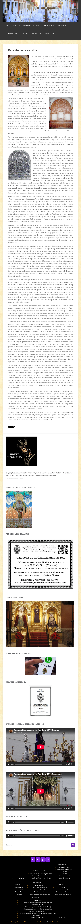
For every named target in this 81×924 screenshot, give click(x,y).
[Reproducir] (8, 764)
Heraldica (64, 874)
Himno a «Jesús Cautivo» (63, 892)
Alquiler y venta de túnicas (37, 911)
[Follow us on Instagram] (47, 859)
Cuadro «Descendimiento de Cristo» (40, 894)
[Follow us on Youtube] (42, 859)
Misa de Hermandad (63, 890)
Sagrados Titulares (31, 26)
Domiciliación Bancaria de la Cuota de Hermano (37, 903)
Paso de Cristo (19, 890)
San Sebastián (12, 34)
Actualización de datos (37, 905)
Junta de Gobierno (64, 867)
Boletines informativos (37, 917)
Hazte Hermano (37, 900)
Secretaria (36, 34)
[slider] (71, 822)
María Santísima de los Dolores (41, 878)
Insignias (19, 894)
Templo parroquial (39, 885)
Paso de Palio (19, 892)
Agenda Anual (37, 915)
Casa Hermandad (64, 876)
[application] (40, 747)
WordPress (66, 922)
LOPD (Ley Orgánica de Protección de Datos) (37, 907)
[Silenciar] (69, 764)
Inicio (8, 26)
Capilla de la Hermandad (39, 888)
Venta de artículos (64, 878)
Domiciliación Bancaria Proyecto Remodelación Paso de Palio (37, 913)
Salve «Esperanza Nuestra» (63, 894)
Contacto (49, 34)
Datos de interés (19, 888)
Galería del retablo (39, 892)
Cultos (25, 34)
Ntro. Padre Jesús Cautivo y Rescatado (41, 874)
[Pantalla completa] (72, 764)
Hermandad (49, 26)
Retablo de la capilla (40, 890)
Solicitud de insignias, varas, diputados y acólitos (37, 909)
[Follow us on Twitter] (38, 859)
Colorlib (49, 922)
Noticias (16, 26)
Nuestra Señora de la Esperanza (41, 876)
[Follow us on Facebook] (33, 859)
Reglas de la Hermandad (64, 869)
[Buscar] (73, 845)
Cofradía (62, 26)
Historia (64, 872)
